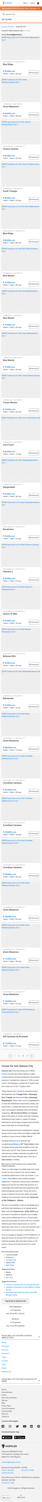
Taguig (4, 1357)
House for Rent (8, 27)
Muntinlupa (5, 1353)
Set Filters (7, 19)
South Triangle (10, 191)
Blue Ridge (8, 64)
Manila (4, 1074)
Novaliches (8, 529)
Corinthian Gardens (12, 783)
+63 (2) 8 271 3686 (27, 1470)
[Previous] (10, 1056)
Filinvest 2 (8, 571)
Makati (4, 1342)
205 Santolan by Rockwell (15, 1036)
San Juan (9, 1277)
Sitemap (4, 1400)
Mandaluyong (6, 1372)
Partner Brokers (7, 1392)
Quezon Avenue (10, 149)
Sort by (11, 35)
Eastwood (20, 1097)
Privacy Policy (6, 1406)
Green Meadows (11, 106)
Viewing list (35, 73)
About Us (5, 1414)
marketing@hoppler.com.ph (11, 1462)
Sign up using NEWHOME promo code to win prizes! (19, 8)
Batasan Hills (9, 656)
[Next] (32, 1056)
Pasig (3, 1364)
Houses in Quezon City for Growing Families (22, 1285)
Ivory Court (8, 444)
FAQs (3, 1403)
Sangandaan (9, 487)
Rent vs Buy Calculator (9, 1398)
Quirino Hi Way (10, 614)
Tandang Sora (11, 1260)
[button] (4, 48)
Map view (6, 1498)
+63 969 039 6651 (8, 1473)
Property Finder (7, 1411)
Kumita (4, 1389)
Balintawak (8, 698)
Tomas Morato (10, 402)
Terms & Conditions (8, 1408)
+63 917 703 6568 (8, 1470)
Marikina (24, 1218)
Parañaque (5, 1346)
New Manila (8, 275)
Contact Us (5, 1416)
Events (4, 1395)
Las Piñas (5, 1361)
